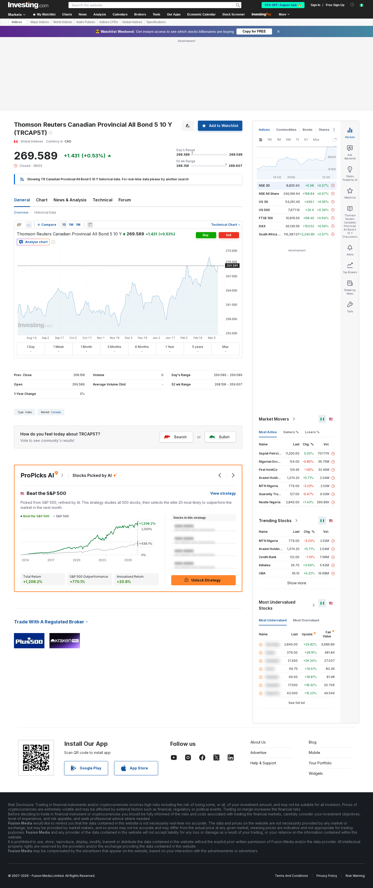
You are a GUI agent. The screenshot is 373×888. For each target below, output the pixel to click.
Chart (41, 199)
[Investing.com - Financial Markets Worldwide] (28, 5)
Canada (56, 412)
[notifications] (352, 4)
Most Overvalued (306, 620)
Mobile (314, 752)
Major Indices (39, 22)
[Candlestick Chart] (19, 225)
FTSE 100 (266, 218)
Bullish (224, 437)
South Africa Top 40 (274, 234)
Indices (17, 22)
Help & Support (263, 763)
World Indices (62, 22)
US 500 (264, 210)
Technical (102, 199)
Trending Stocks (275, 520)
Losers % (312, 432)
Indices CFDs (108, 22)
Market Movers (274, 419)
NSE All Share (269, 194)
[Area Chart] (28, 225)
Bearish (180, 437)
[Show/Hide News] (90, 225)
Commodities (286, 130)
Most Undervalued (273, 620)
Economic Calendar (201, 14)
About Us (258, 742)
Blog (312, 742)
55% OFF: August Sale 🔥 (283, 5)
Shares (324, 130)
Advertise (258, 752)
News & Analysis (70, 199)
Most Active (268, 432)
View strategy (223, 493)
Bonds (307, 130)
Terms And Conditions (291, 876)
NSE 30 (264, 185)
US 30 (263, 202)
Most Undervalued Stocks (277, 605)
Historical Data (45, 212)
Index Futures (85, 22)
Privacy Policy (326, 876)
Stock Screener (233, 14)
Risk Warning (355, 876)
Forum (124, 199)
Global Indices (132, 22)
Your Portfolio (320, 763)
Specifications (156, 22)
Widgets (316, 773)
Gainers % (291, 432)
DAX (262, 226)
